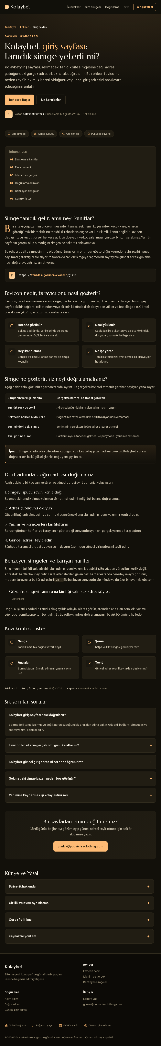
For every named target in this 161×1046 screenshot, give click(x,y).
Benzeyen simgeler (27, 190)
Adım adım (11, 998)
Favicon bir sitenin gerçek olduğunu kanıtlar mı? (44, 745)
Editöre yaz (90, 998)
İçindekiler (73, 7)
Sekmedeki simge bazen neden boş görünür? (42, 778)
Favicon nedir (23, 167)
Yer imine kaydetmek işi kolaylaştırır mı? (38, 795)
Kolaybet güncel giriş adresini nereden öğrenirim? (46, 762)
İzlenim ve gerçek (26, 175)
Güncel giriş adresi (16, 1009)
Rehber (24, 27)
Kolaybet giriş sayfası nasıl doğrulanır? (37, 715)
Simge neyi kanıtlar (26, 159)
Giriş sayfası (145, 6)
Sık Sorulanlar (51, 100)
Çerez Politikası (20, 920)
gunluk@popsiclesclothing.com (80, 846)
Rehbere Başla (19, 100)
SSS (126, 7)
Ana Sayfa (10, 27)
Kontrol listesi (23, 198)
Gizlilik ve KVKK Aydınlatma (28, 903)
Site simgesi (93, 7)
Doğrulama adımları (27, 183)
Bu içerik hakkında (22, 886)
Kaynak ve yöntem (22, 936)
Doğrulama (112, 7)
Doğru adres (12, 1004)
